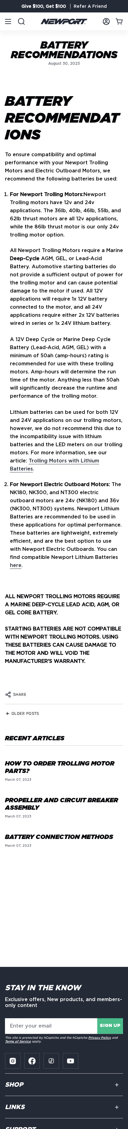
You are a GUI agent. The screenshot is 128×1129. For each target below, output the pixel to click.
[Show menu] (8, 21)
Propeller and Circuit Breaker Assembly (61, 804)
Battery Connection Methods (59, 837)
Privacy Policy (99, 1037)
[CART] (119, 21)
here (15, 565)
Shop (14, 1085)
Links (15, 1107)
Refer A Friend (90, 6)
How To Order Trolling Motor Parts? (59, 767)
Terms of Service (18, 1041)
